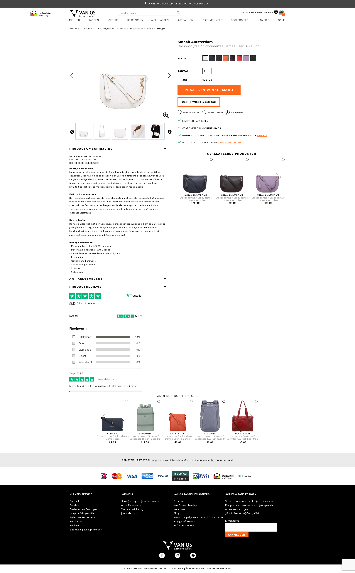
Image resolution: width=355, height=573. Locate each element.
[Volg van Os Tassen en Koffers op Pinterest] (193, 557)
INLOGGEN (247, 12)
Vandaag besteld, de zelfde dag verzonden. (180, 4)
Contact (74, 501)
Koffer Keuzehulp (184, 525)
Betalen (74, 505)
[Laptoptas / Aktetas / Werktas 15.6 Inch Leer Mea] (242, 431)
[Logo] (82, 16)
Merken (74, 20)
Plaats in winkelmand (209, 90)
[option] (177, 3)
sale (281, 20)
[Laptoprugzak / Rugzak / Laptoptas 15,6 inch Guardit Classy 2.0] (210, 431)
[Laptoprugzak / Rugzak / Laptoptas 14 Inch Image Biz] (145, 431)
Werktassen (160, 20)
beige (161, 28)
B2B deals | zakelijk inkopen (86, 529)
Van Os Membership (185, 505)
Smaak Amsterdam (131, 28)
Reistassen (135, 20)
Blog (176, 513)
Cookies (177, 568)
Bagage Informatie (184, 521)
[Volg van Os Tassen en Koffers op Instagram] (178, 557)
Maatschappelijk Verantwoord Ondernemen (199, 517)
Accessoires (239, 20)
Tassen (94, 20)
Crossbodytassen (104, 28)
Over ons (179, 501)
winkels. (136, 505)
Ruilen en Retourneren (83, 517)
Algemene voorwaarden (141, 568)
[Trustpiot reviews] (246, 475)
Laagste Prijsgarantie (82, 513)
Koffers (112, 20)
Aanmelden (236, 534)
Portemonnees (211, 20)
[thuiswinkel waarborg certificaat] (225, 475)
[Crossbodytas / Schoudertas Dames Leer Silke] (196, 193)
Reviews (75, 525)
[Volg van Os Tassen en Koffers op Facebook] (162, 557)
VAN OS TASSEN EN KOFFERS (191, 494)
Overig (264, 20)
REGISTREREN (264, 12)
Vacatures (179, 509)
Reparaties (76, 521)
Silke (150, 28)
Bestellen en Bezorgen (83, 509)
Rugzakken (185, 20)
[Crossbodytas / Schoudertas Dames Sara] (112, 431)
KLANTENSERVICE (81, 494)
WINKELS (127, 494)
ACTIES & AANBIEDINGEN (240, 494)
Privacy (165, 568)
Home (73, 28)
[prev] (73, 78)
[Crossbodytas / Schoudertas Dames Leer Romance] (177, 431)
